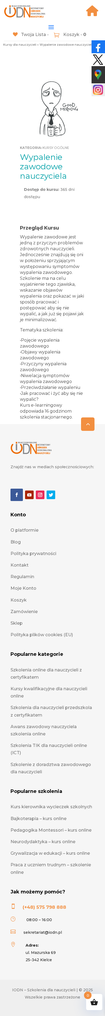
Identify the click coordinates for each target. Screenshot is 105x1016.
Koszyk (18, 600)
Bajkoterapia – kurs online (38, 818)
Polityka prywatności (33, 553)
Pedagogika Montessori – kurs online (51, 830)
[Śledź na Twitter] (51, 495)
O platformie (24, 530)
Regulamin (22, 576)
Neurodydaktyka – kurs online (42, 841)
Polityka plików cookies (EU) (41, 634)
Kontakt (19, 565)
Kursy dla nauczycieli (19, 44)
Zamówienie (24, 611)
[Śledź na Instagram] (40, 495)
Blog (15, 542)
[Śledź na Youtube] (29, 495)
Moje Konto (23, 588)
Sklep (16, 623)
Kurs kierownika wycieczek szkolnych (51, 806)
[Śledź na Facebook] (16, 495)
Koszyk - (74, 34)
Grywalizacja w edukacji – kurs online (50, 853)
